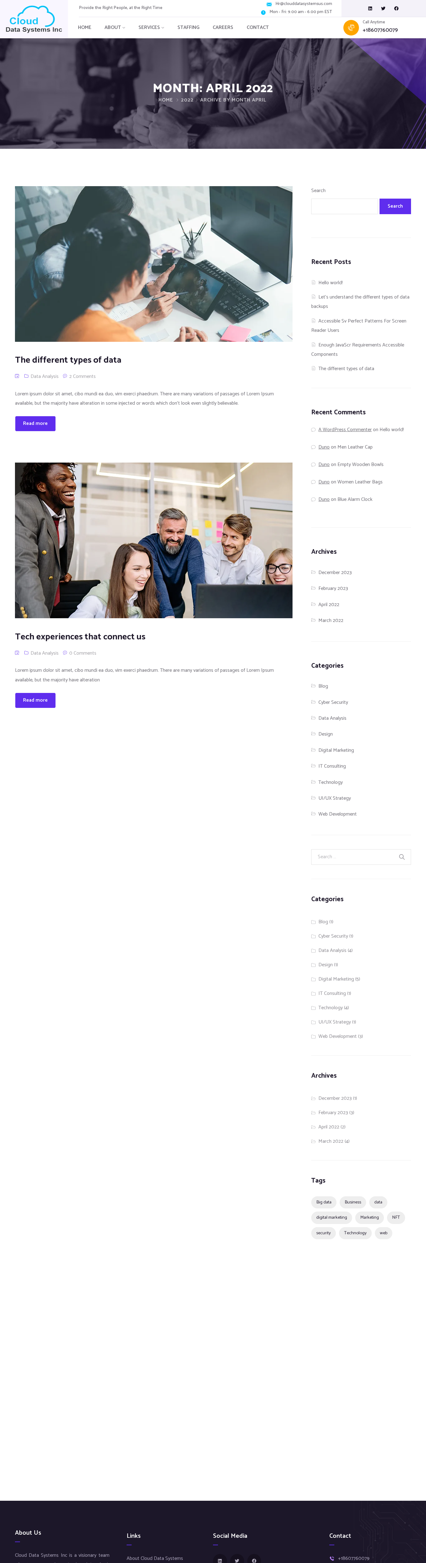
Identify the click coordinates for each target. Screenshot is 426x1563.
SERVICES (149, 27)
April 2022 (328, 604)
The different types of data (346, 369)
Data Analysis (45, 376)
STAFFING (188, 27)
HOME (84, 27)
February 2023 (333, 588)
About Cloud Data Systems (155, 1558)
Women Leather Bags (360, 482)
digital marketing (331, 1217)
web (383, 1233)
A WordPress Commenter (345, 430)
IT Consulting (332, 766)
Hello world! (330, 283)
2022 (187, 100)
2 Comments (82, 376)
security (323, 1233)
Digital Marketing (336, 750)
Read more (35, 423)
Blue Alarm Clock (354, 499)
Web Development (337, 814)
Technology (330, 782)
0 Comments (82, 653)
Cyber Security (333, 702)
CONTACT (258, 27)
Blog (323, 686)
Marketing (369, 1217)
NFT (396, 1217)
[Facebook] (396, 8)
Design (325, 734)
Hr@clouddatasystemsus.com (303, 4)
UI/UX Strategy (334, 798)
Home (165, 100)
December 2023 (335, 572)
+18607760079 (380, 30)
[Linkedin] (370, 8)
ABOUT (112, 27)
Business (353, 1202)
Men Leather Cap (355, 447)
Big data (324, 1202)
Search (318, 190)
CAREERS (223, 27)
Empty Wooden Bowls (360, 464)
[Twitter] (383, 8)
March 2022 (330, 620)
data (378, 1202)
